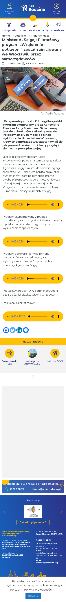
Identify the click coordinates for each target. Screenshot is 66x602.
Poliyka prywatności (38, 589)
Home (6, 35)
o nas (22, 30)
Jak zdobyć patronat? (33, 522)
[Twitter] (13, 330)
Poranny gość (40, 35)
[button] (4, 510)
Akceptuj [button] (33, 595)
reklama (59, 30)
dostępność (9, 30)
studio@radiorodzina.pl (46, 489)
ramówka (35, 30)
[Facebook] (6, 330)
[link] (32, 357)
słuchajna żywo (56, 12)
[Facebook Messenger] (26, 330)
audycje (47, 30)
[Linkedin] (19, 330)
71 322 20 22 (17, 489)
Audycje (20, 35)
